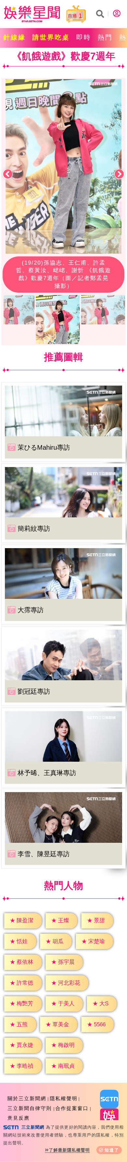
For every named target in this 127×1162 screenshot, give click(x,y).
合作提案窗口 (72, 1108)
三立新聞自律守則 (29, 1108)
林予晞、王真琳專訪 (47, 772)
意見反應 (18, 1118)
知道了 (112, 1150)
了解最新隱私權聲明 (69, 1150)
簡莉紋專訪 (34, 528)
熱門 (105, 37)
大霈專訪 (31, 610)
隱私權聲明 (64, 1098)
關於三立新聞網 (26, 1098)
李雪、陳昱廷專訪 (44, 854)
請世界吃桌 (51, 37)
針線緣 (14, 37)
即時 (83, 37)
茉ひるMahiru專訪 (44, 447)
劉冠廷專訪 (34, 691)
